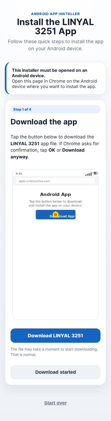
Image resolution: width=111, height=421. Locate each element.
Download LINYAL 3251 (55, 335)
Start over (55, 403)
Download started (55, 372)
